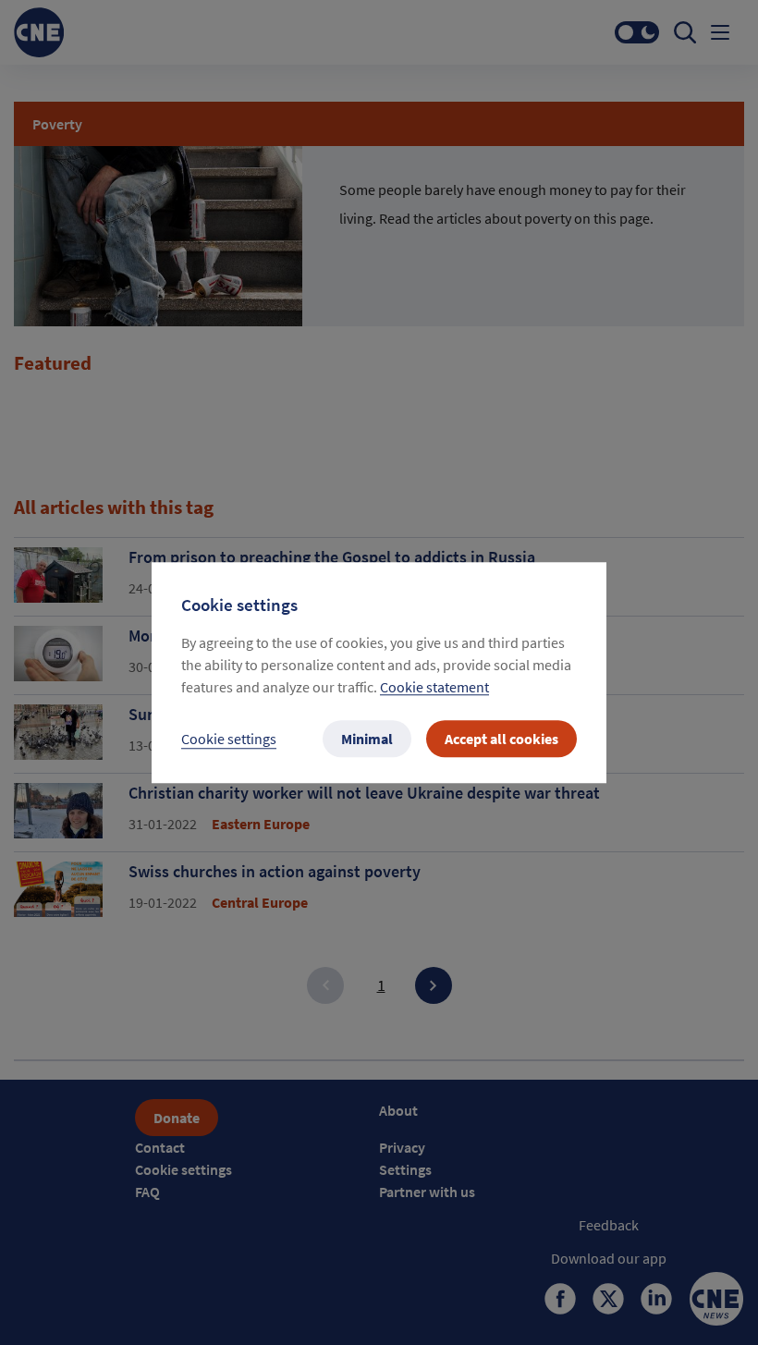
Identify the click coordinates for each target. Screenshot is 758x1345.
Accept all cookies (501, 738)
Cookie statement (434, 687)
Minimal (367, 738)
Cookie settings (228, 738)
